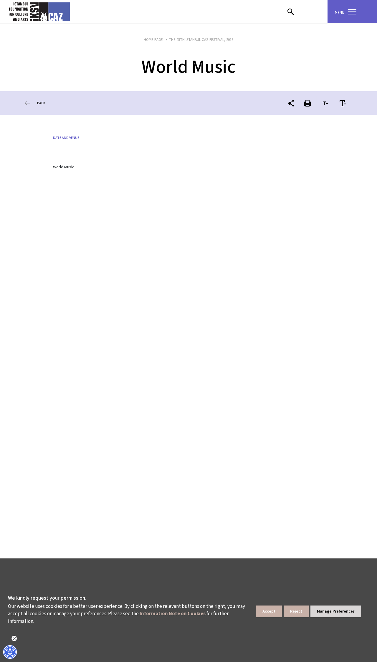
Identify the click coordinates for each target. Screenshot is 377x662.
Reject (296, 611)
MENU (339, 12)
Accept (268, 611)
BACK (41, 103)
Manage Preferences (336, 611)
